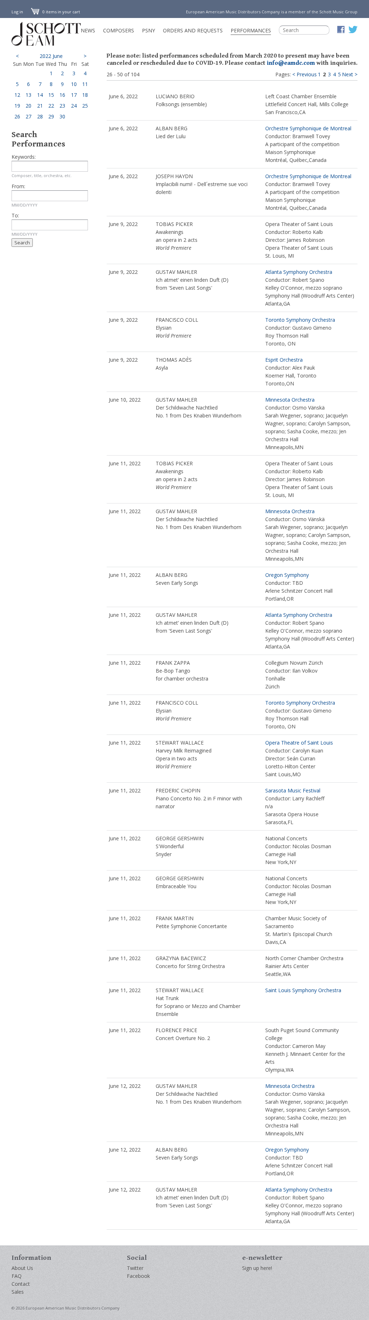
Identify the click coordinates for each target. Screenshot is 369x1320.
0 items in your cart (60, 11)
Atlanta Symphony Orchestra (298, 271)
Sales (18, 1291)
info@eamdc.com (291, 63)
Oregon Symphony (287, 574)
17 (74, 94)
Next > (349, 74)
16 (62, 94)
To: (15, 215)
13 (28, 94)
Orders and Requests (193, 30)
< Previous (304, 74)
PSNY (148, 30)
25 (85, 105)
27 (28, 116)
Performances (251, 30)
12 (17, 94)
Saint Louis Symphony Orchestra (303, 990)
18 (85, 94)
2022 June (51, 56)
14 (40, 94)
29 (51, 116)
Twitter (135, 1268)
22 (51, 105)
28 (40, 116)
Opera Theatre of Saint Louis (299, 742)
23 (62, 105)
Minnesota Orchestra (290, 399)
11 (85, 84)
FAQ (17, 1275)
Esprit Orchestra (284, 359)
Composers (118, 30)
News (88, 30)
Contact (21, 1283)
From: (18, 186)
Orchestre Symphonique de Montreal (308, 128)
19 (17, 105)
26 (17, 116)
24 (74, 105)
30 (62, 116)
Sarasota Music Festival (292, 790)
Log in (17, 11)
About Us (22, 1268)
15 (51, 94)
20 (28, 105)
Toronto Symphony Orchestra (300, 319)
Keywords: (24, 156)
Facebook (138, 1275)
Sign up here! (257, 1268)
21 (40, 105)
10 (74, 84)
